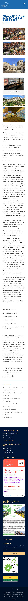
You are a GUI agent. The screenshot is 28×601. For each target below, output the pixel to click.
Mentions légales (19, 597)
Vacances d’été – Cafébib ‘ (9, 407)
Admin (14, 599)
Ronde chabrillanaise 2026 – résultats (12, 393)
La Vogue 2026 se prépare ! (10, 404)
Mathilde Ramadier (9, 597)
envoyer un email (8, 440)
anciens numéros (8, 539)
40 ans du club (6, 395)
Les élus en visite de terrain (9, 409)
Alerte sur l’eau (6, 401)
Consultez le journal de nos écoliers (11, 398)
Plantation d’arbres (7, 417)
